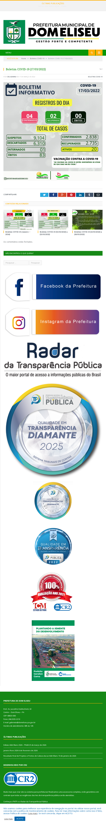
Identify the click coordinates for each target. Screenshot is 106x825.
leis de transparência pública (47, 795)
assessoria (67, 792)
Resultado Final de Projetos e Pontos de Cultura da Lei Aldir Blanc (30, 756)
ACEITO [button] (19, 818)
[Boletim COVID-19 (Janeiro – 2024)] (18, 219)
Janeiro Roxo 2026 (52, 6)
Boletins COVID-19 (95, 77)
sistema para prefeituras (37, 792)
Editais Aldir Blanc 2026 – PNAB (16, 745)
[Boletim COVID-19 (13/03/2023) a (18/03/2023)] (87, 219)
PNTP (15, 801)
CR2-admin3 (11, 77)
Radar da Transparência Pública (34, 801)
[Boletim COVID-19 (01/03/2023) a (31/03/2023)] (53, 219)
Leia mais (32, 813)
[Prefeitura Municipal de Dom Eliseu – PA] (53, 30)
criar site (20, 792)
